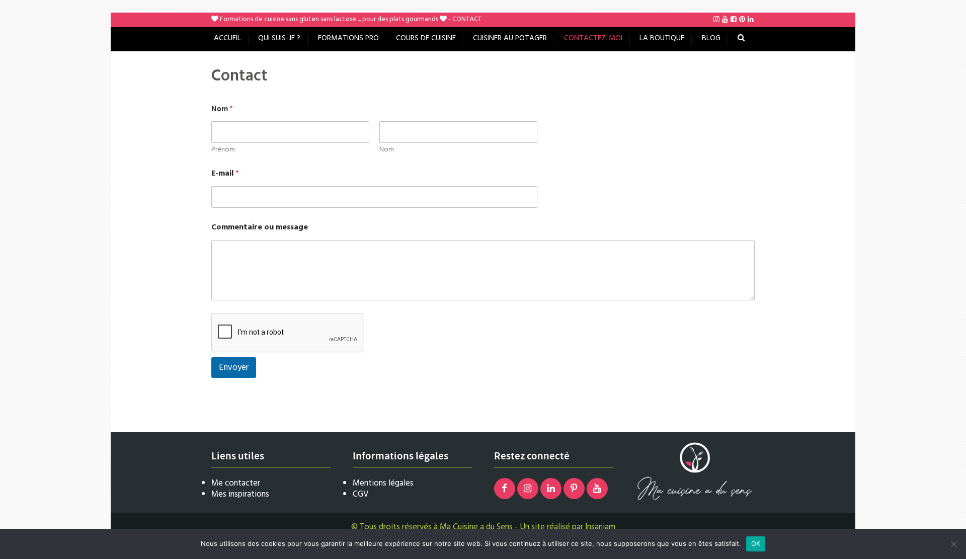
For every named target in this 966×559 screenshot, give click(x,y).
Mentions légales (383, 483)
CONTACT (466, 19)
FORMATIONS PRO (348, 38)
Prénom (223, 149)
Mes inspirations (240, 494)
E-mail (225, 174)
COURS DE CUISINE (426, 38)
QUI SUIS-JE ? (279, 38)
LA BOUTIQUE (661, 38)
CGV (361, 494)
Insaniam (600, 527)
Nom (386, 149)
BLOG (711, 38)
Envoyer (234, 367)
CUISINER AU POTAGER (510, 38)
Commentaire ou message (259, 227)
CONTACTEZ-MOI (593, 38)
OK (756, 543)
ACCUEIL (227, 38)
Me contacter (235, 483)
